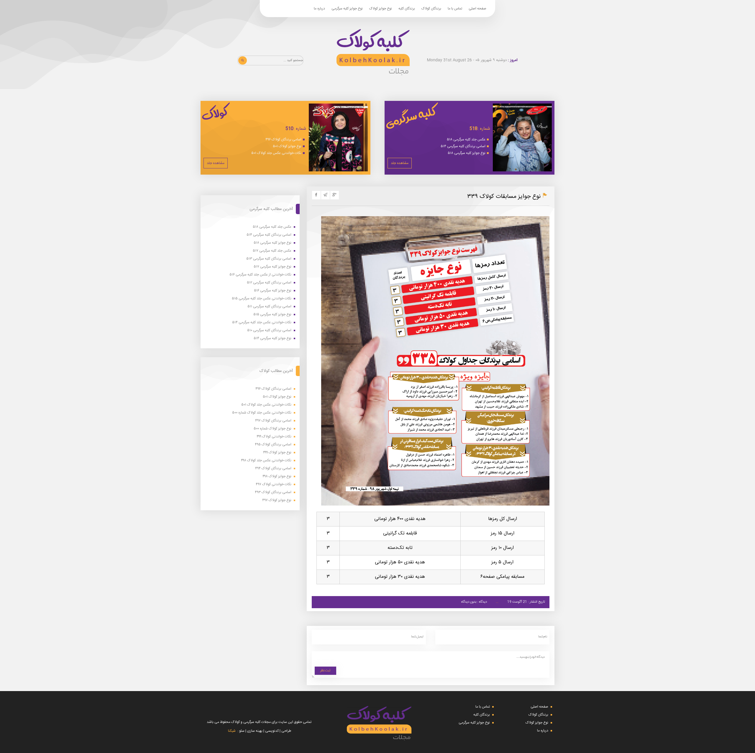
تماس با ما (455, 9)
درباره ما (319, 9)
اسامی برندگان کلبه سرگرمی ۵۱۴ (463, 146)
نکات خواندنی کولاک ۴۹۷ (273, 484)
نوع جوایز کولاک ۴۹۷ (276, 500)
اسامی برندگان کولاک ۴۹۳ (273, 492)
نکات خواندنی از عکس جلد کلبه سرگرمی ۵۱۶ (260, 275)
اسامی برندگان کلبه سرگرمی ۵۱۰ (269, 330)
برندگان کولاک (431, 9)
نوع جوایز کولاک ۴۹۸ (276, 476)
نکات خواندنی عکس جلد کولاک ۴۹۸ (266, 460)
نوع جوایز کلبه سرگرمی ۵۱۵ (272, 314)
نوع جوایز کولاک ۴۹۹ (277, 453)
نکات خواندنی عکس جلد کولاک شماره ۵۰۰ (261, 413)
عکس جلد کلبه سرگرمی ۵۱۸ (466, 139)
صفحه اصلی (477, 9)
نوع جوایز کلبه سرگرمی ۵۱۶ (272, 291)
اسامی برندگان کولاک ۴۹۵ (273, 445)
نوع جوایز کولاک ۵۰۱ (287, 146)
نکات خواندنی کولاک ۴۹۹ (274, 437)
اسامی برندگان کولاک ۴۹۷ (273, 421)
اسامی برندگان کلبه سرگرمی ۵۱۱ (269, 307)
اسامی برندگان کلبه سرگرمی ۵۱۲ (269, 283)
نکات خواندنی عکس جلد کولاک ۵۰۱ (276, 153)
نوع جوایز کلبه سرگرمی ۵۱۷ (272, 267)
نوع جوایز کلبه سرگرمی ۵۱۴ (272, 338)
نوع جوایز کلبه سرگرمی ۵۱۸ (466, 153)
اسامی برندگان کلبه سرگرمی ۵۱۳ (268, 259)
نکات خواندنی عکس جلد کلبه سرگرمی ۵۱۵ (261, 299)
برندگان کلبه (406, 9)
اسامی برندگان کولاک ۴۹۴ (273, 468)
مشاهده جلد (399, 163)
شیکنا (232, 731)
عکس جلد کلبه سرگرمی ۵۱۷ (272, 251)
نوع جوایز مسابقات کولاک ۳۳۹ (504, 196)
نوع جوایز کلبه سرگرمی (347, 9)
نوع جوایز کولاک (380, 9)
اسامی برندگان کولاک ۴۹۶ (283, 139)
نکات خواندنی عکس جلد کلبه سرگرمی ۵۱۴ (261, 322)
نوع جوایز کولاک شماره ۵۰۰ (272, 429)
